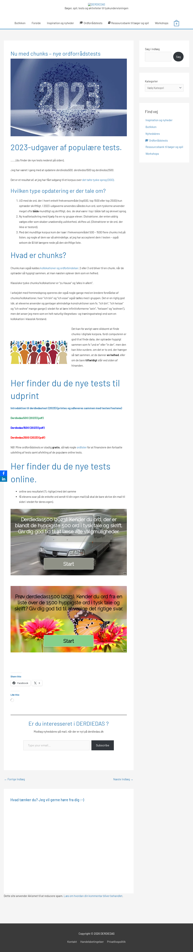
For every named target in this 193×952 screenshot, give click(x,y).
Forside (36, 23)
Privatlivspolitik (116, 941)
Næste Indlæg (123, 779)
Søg (178, 56)
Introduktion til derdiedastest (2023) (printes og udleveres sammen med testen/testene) (66, 408)
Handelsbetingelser (92, 941)
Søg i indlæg (152, 49)
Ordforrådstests (93, 23)
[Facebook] (3, 473)
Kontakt (72, 941)
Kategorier (151, 81)
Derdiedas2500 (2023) (24, 437)
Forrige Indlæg (14, 779)
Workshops (161, 23)
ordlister (82, 447)
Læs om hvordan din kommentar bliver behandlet (93, 896)
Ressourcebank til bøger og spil (130, 23)
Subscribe (102, 745)
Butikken (20, 23)
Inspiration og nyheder (60, 23)
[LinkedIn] (3, 479)
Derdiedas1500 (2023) (24, 427)
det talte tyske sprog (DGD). (98, 180)
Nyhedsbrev (153, 133)
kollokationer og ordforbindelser (59, 268)
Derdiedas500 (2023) (24, 418)
